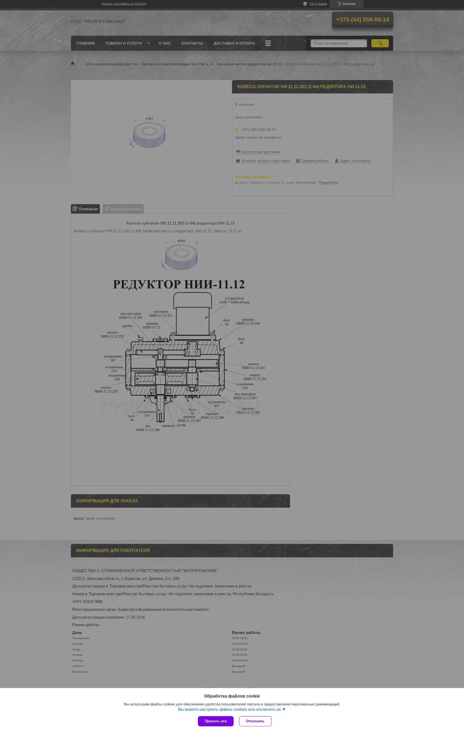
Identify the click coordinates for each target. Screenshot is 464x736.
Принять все (216, 721)
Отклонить (255, 721)
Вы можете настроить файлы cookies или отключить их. (230, 709)
